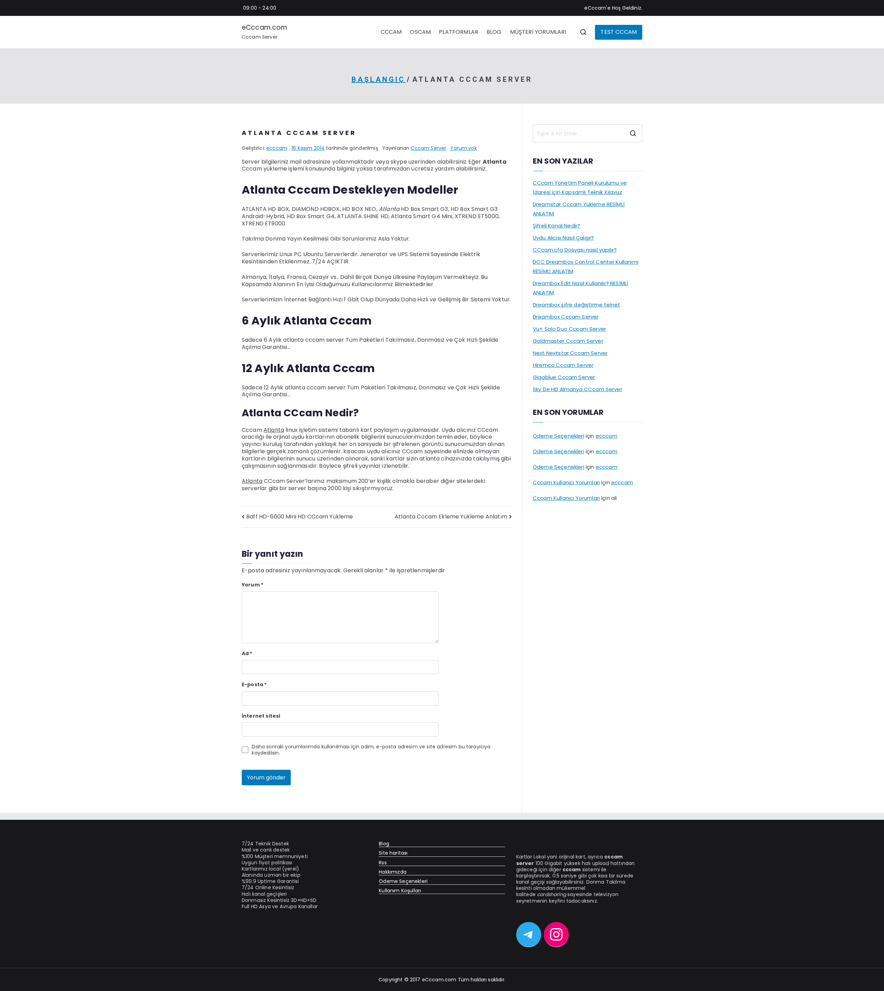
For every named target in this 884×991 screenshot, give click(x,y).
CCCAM (391, 32)
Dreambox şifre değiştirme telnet (576, 304)
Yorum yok (463, 148)
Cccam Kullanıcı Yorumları (566, 482)
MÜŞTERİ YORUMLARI (538, 32)
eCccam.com (265, 27)
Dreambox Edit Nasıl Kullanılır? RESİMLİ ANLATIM (580, 288)
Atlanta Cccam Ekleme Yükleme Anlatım (451, 517)
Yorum (252, 585)
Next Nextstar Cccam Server (570, 353)
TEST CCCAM (618, 32)
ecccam (276, 148)
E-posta (254, 684)
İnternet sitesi (261, 716)
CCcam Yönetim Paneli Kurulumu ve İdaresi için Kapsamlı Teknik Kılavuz (580, 187)
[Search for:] (587, 133)
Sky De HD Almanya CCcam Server (577, 389)
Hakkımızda (392, 872)
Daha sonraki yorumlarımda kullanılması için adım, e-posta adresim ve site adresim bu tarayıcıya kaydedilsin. (371, 750)
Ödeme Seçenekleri (558, 435)
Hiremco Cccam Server (563, 365)
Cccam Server (428, 148)
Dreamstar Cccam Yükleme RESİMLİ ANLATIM (579, 209)
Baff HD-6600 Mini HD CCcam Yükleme (299, 517)
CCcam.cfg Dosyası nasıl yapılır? (575, 249)
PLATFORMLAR (458, 32)
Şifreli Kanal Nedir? (556, 225)
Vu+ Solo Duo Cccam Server (569, 328)
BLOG (494, 32)
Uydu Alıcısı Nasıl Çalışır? (563, 237)
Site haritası (393, 853)
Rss (382, 862)
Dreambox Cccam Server (565, 316)
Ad (247, 653)
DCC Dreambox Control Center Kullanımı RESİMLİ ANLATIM (585, 266)
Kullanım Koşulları (400, 890)
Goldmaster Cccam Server (568, 340)
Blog (384, 844)
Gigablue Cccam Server (564, 377)
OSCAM (420, 32)
